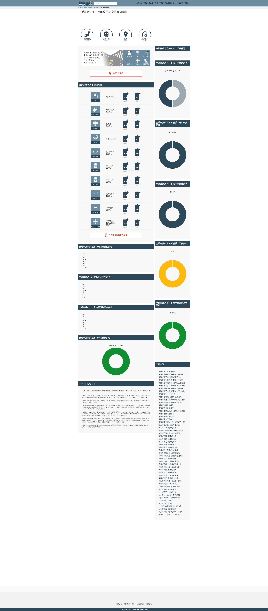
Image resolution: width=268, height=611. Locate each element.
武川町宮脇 (163, 512)
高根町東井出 (173, 447)
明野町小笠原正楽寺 (166, 416)
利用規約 (127, 604)
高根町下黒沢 (164, 464)
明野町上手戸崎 (177, 374)
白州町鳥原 (175, 486)
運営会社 (119, 604)
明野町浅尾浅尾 (175, 397)
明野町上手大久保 (165, 383)
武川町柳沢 (172, 512)
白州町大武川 (175, 495)
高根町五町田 (164, 461)
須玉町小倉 (172, 436)
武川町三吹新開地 (165, 506)
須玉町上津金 (164, 425)
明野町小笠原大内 (165, 419)
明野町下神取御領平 (166, 408)
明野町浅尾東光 (164, 402)
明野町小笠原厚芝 (165, 411)
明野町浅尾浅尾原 (178, 400)
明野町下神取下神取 (166, 405)
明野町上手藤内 (164, 380)
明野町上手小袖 (164, 388)
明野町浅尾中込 (164, 400)
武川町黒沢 (163, 509)
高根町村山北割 (172, 450)
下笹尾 (177, 514)
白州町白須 (163, 489)
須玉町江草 (172, 439)
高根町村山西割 (177, 456)
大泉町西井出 (164, 484)
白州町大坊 (172, 492)
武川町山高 (177, 506)
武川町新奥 (172, 509)
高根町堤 (162, 450)
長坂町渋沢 (172, 470)
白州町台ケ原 (164, 495)
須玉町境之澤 (178, 430)
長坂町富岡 (163, 470)
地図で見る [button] (118, 73)
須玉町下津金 (175, 425)
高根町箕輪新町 (164, 453)
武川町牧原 (175, 498)
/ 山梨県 (84, 7)
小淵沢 (179, 512)
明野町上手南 (164, 377)
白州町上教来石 (164, 498)
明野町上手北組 (179, 383)
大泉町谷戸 (174, 484)
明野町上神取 (164, 397)
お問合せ (149, 604)
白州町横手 (163, 492)
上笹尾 (161, 514)
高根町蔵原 (163, 458)
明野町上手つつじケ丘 (167, 394)
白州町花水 (172, 489)
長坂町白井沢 (173, 478)
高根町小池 (172, 458)
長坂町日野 (175, 467)
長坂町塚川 (163, 472)
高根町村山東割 (164, 456)
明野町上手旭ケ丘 (178, 386)
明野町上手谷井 (164, 386)
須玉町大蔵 (163, 436)
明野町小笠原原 (179, 411)
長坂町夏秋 (172, 472)
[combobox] (105, 3)
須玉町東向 (163, 439)
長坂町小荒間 (176, 481)
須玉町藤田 (175, 433)
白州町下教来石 (164, 486)
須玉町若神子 (173, 428)
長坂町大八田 (164, 475)
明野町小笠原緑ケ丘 (166, 422)
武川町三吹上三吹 (165, 500)
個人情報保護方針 (138, 604)
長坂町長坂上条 (175, 464)
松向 (168, 514)
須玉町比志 (163, 442)
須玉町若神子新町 (165, 430)
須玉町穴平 (163, 428)
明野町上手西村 (164, 374)
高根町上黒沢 (175, 461)
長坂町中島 (163, 478)
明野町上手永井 (177, 388)
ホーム (80, 7)
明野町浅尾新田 (177, 402)
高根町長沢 (163, 447)
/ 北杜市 (89, 7)
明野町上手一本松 (178, 391)
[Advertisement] (116, 20)
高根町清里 (163, 444)
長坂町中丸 (174, 475)
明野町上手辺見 (164, 391)
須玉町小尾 (172, 442)
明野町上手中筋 (175, 377)
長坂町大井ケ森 (164, 481)
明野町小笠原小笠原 (166, 414)
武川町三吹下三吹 (165, 503)
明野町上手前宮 (177, 380)
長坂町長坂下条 (164, 467)
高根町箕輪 (175, 453)
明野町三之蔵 (180, 422)
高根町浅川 (172, 444)
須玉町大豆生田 (164, 433)
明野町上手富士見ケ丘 (167, 372)
